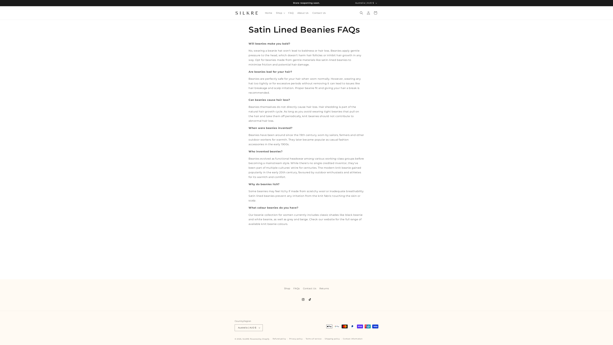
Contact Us (309, 288)
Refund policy (279, 339)
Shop (287, 288)
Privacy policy (296, 339)
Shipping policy (332, 339)
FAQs (296, 288)
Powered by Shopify (260, 339)
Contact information (352, 339)
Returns (324, 288)
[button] (280, 13)
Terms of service (314, 339)
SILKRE (245, 339)
